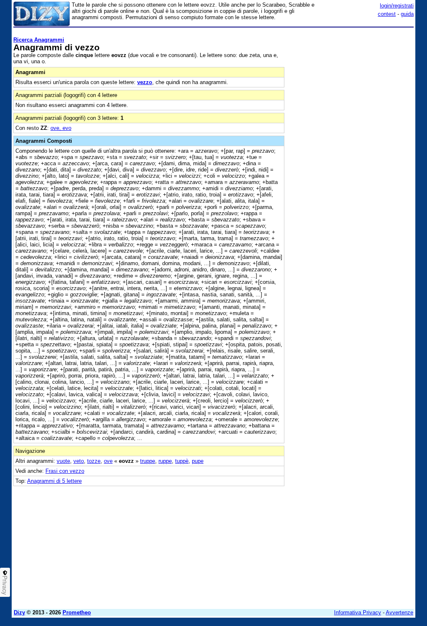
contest (387, 14)
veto (78, 461)
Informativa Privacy (357, 612)
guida (407, 14)
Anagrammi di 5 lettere (54, 481)
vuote (63, 461)
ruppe (165, 461)
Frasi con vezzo (64, 471)
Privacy (5, 585)
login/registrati (397, 5)
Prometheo (77, 612)
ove (108, 461)
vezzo (144, 82)
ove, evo (60, 128)
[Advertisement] (351, 82)
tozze (93, 461)
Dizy (19, 612)
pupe (197, 461)
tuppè (181, 461)
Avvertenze (399, 612)
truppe (147, 461)
